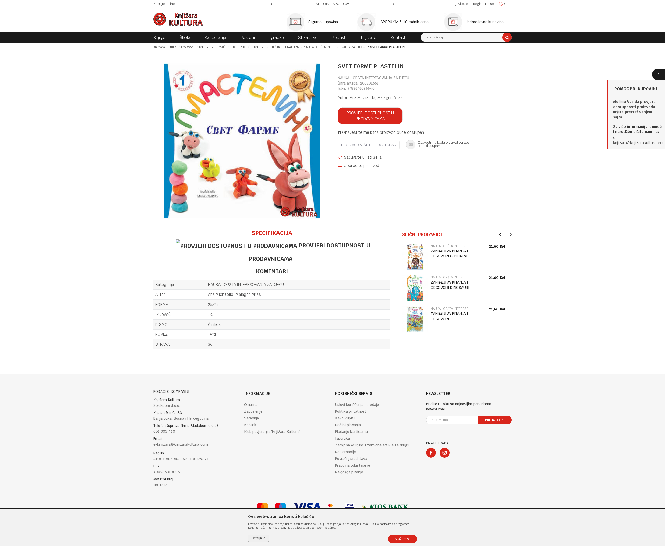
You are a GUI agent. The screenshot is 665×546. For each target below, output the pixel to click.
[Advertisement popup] (332, 272)
